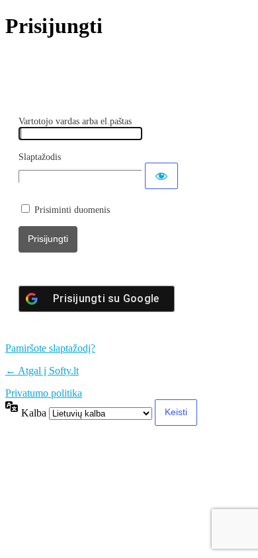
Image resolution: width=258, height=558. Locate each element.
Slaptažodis (40, 157)
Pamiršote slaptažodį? (50, 348)
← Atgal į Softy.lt (42, 370)
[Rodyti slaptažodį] (161, 176)
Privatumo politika (43, 393)
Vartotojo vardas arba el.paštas (75, 121)
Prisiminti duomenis (72, 210)
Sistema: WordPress (96, 65)
